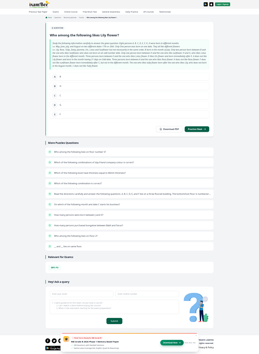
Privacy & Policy (206, 347)
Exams (56, 11)
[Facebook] (47, 340)
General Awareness (111, 11)
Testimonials (165, 11)
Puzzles (81, 17)
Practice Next (195, 129)
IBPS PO (54, 267)
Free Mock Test (90, 11)
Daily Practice (131, 11)
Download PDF (171, 129)
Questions (57, 17)
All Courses (148, 11)
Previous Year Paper (38, 11)
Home (50, 17)
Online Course (70, 11)
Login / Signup (223, 4)
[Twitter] (54, 340)
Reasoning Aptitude (70, 17)
